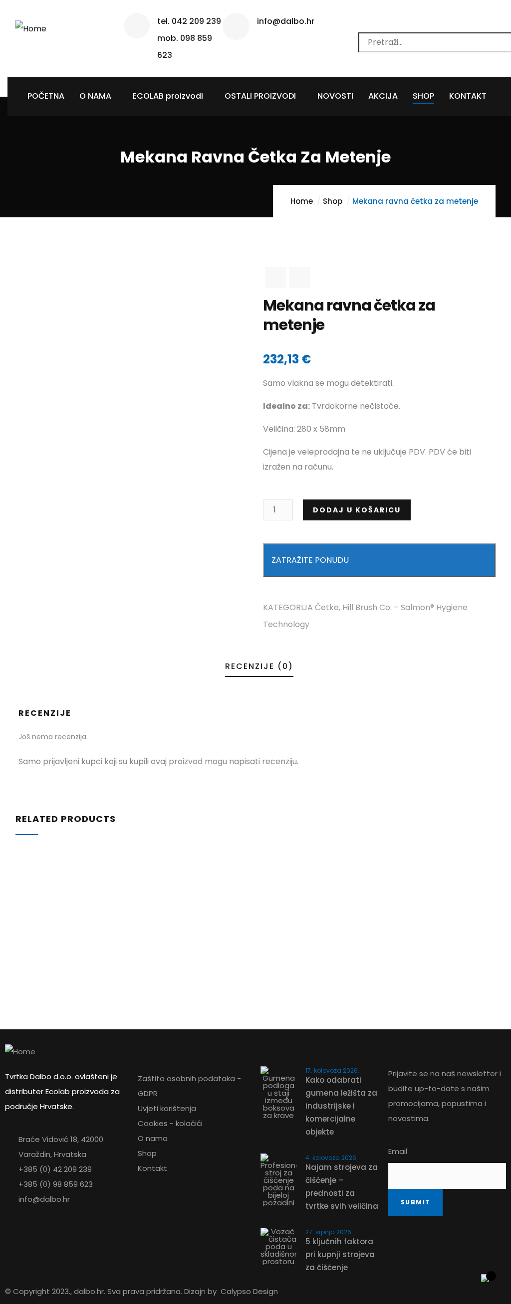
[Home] (30, 25)
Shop (332, 201)
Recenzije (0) (259, 666)
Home (301, 201)
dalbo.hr (89, 1291)
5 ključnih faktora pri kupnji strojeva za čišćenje (340, 1254)
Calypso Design (249, 1291)
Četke (327, 607)
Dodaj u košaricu (357, 510)
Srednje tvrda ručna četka (87, 911)
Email (397, 1151)
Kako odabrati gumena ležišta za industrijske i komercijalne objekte (341, 1106)
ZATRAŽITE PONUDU (310, 560)
